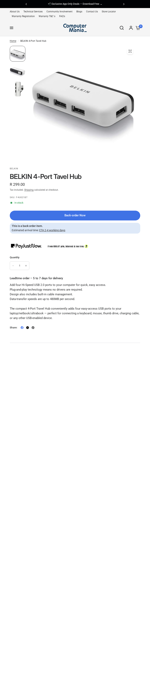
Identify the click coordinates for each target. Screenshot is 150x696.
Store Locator (109, 11)
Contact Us (92, 11)
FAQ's (62, 16)
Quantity (14, 257)
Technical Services (33, 11)
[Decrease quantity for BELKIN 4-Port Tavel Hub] (13, 266)
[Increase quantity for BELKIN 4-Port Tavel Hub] (26, 266)
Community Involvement (59, 11)
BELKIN (14, 168)
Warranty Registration (23, 16)
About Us (15, 11)
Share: (13, 327)
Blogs (79, 11)
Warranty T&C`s (47, 16)
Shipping (29, 189)
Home (13, 41)
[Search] (121, 27)
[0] (137, 27)
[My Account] (131, 27)
